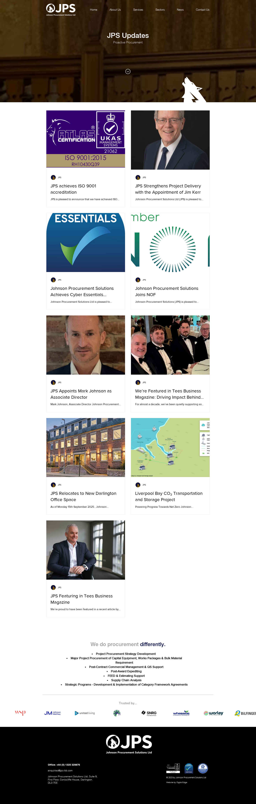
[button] (138, 9)
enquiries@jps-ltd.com (60, 770)
